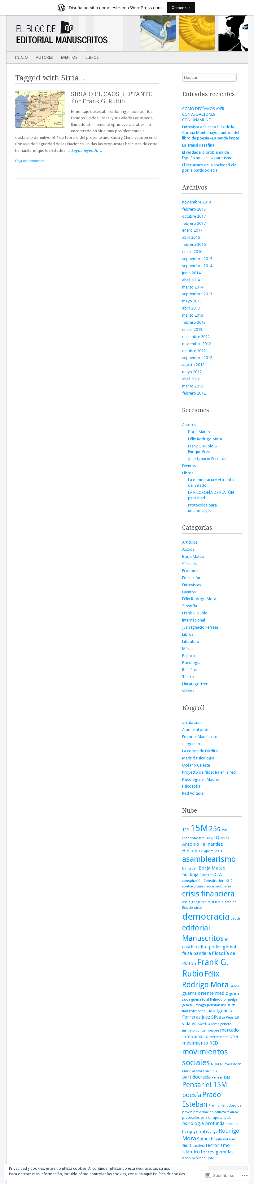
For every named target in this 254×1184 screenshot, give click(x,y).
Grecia (234, 986)
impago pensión (207, 1005)
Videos (188, 691)
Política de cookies (169, 1174)
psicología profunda (203, 1123)
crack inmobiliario (217, 886)
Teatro (188, 676)
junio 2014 (191, 273)
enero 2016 (192, 251)
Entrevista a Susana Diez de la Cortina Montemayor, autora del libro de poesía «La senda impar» (211, 132)
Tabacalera (197, 1146)
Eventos (69, 57)
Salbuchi (206, 1139)
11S (186, 829)
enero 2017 (192, 230)
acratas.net (192, 722)
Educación (191, 577)
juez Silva (211, 1017)
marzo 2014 (192, 287)
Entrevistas (191, 585)
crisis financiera (208, 893)
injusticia (228, 1005)
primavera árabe (227, 1112)
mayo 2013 (192, 301)
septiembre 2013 (197, 294)
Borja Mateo (199, 432)
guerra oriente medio (205, 993)
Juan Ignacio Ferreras (207, 458)
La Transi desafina (198, 145)
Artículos (190, 542)
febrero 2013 (194, 322)
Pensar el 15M (204, 1085)
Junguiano (191, 744)
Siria (185, 1146)
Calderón (206, 875)
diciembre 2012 (196, 336)
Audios (188, 549)
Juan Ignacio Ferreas (200, 627)
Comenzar (181, 7)
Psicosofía (191, 786)
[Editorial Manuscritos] (103, 33)
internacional (193, 620)
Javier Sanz (197, 1011)
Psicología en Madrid (201, 779)
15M (199, 828)
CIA (218, 874)
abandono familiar (196, 838)
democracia (206, 916)
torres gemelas (217, 1152)
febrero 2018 (194, 209)
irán (185, 1011)
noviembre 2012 (196, 343)
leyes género (221, 1024)
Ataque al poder (196, 729)
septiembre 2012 (197, 357)
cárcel (198, 908)
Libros (92, 57)
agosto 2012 (193, 364)
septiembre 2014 (197, 265)
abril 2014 (191, 280)
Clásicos (189, 563)
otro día (211, 1071)
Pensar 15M (221, 1077)
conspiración (192, 881)
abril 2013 (191, 308)
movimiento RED (200, 1043)
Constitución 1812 (218, 881)
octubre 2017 (194, 216)
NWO (200, 1071)
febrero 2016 (194, 244)
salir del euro (226, 1139)
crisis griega (191, 902)
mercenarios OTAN (223, 1037)
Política (188, 655)
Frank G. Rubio (195, 613)
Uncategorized (195, 684)
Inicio (21, 57)
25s (214, 829)
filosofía (189, 606)
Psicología (191, 662)
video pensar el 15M (198, 1158)
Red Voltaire (193, 793)
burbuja (190, 874)
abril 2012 (191, 379)
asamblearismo (209, 859)
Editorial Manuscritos (200, 736)
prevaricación (203, 1112)
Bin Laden (190, 868)
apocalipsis (213, 851)
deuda (235, 919)
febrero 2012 (194, 393)
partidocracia (196, 1077)
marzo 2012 (192, 386)
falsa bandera (196, 953)
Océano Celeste (196, 765)
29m (224, 830)
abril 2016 (191, 237)
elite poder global (217, 947)
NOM (215, 1064)
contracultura (192, 886)
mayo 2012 (192, 372)
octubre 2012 (194, 350)
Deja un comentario (29, 161)
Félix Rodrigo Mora (205, 439)
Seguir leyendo (87, 150)
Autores (44, 57)
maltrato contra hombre (200, 1030)
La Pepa (228, 1017)
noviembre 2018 (196, 202)
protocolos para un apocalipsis (206, 1118)
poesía (191, 1095)
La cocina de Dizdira (200, 751)
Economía (190, 570)
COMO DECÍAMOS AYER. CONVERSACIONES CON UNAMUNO (203, 114)
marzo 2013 (192, 315)
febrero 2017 (194, 223)
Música (188, 648)
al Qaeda (220, 837)
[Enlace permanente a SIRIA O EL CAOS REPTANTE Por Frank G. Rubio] (43, 129)
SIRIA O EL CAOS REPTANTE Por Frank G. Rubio (111, 98)
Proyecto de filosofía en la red (209, 772)
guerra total (200, 1000)
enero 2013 (192, 329)
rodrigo (212, 1132)
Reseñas (189, 669)
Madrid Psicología (198, 758)
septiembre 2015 (197, 258)
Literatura (190, 641)
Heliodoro (218, 1000)
